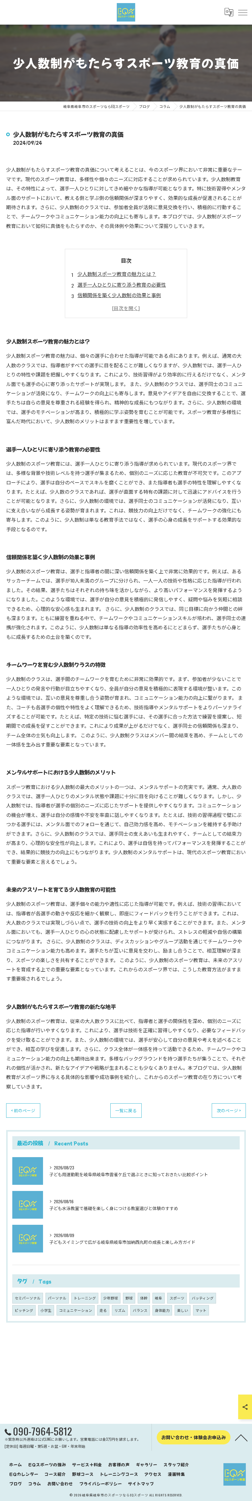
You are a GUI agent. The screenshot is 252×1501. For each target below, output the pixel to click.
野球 (129, 1297)
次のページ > (229, 1110)
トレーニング (85, 1297)
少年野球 (110, 1297)
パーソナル (57, 1297)
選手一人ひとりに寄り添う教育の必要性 (121, 284)
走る (103, 1310)
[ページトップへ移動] (241, 1437)
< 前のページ (23, 1110)
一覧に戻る (126, 1110)
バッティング (203, 1297)
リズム (119, 1310)
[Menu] (242, 12)
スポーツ (177, 1297)
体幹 (144, 1297)
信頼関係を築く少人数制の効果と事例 (119, 295)
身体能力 (162, 1310)
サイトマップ (141, 1484)
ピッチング (24, 1310)
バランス (140, 1310)
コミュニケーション (75, 1310)
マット (201, 1310)
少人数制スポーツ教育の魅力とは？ (116, 273)
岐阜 (158, 1297)
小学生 (46, 1310)
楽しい (182, 1310)
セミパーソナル (28, 1297)
